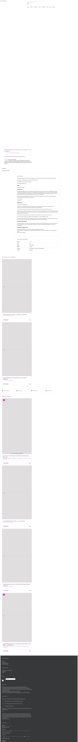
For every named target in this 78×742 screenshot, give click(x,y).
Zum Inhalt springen (3, 0)
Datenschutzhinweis (5, 663)
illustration (25, 714)
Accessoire (10, 160)
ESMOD (5, 714)
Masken (15, 159)
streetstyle (17, 716)
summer (24, 716)
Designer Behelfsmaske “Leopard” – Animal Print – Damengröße (15, 314)
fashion (8, 714)
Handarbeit (17, 161)
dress (3, 714)
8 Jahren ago (4, 729)
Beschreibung (4, 168)
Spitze (28, 162)
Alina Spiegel (4, 698)
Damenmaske (6, 161)
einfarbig (14, 161)
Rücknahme (3, 671)
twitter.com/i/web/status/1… (6, 738)
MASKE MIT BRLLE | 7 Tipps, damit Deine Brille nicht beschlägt (16, 698)
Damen (12, 159)
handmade (21, 161)
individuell (5, 162)
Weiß (30, 243)
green (21, 714)
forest (18, 714)
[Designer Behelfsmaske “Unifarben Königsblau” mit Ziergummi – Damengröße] (17, 349)
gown (19, 714)
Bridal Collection (27, 160)
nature (14, 715)
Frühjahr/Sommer (37, 248)
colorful (23, 713)
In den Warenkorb (6, 319)
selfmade (8, 716)
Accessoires (9, 159)
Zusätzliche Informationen (6, 170)
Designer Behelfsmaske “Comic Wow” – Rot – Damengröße (14, 520)
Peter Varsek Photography (22, 715)
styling (20, 716)
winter (6, 717)
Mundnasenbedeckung (18, 162)
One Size (30, 246)
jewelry (28, 714)
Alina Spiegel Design (5, 713)
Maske (13, 162)
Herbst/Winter (42, 248)
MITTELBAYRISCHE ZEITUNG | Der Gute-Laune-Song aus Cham (11, 691)
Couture (25, 713)
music (12, 715)
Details (30, 319)
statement (13, 716)
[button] (58, 7)
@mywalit (3, 725)
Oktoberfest (16, 715)
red (6, 716)
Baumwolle (18, 160)
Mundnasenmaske (24, 162)
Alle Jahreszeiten (31, 248)
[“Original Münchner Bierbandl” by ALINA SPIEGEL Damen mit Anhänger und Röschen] (17, 555)
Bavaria (12, 713)
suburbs (22, 716)
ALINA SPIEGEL (14, 160)
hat (22, 714)
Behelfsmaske (22, 160)
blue (15, 713)
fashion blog (11, 714)
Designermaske (11, 161)
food (16, 714)
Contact (3, 672)
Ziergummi (6, 163)
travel (28, 716)
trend (4, 717)
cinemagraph (18, 713)
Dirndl (30, 713)
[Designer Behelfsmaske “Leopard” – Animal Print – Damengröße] (17, 286)
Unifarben (30, 162)
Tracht (26, 716)
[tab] (9, 168)
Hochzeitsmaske (28, 161)
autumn (9, 713)
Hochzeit (24, 161)
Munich (10, 715)
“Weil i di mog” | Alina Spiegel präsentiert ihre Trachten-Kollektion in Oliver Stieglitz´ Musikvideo (16, 692)
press (26, 715)
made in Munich (10, 162)
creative (27, 713)
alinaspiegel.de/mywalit (5, 727)
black (13, 713)
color (20, 713)
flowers (14, 714)
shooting (11, 716)
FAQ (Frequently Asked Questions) (7, 670)
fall (6, 714)
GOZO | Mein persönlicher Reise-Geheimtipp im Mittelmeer (13, 703)
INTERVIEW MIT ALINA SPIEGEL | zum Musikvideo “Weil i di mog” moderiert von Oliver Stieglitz (15, 688)
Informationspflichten (5, 664)
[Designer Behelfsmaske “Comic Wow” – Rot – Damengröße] (17, 492)
